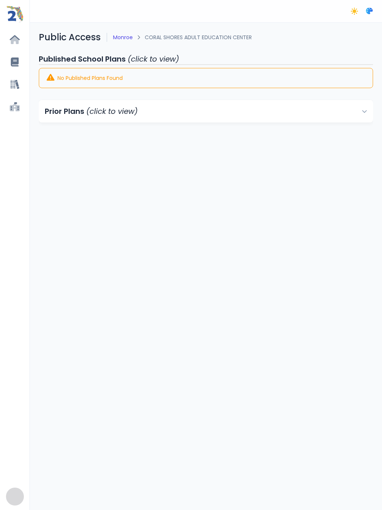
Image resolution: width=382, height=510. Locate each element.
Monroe (123, 37)
